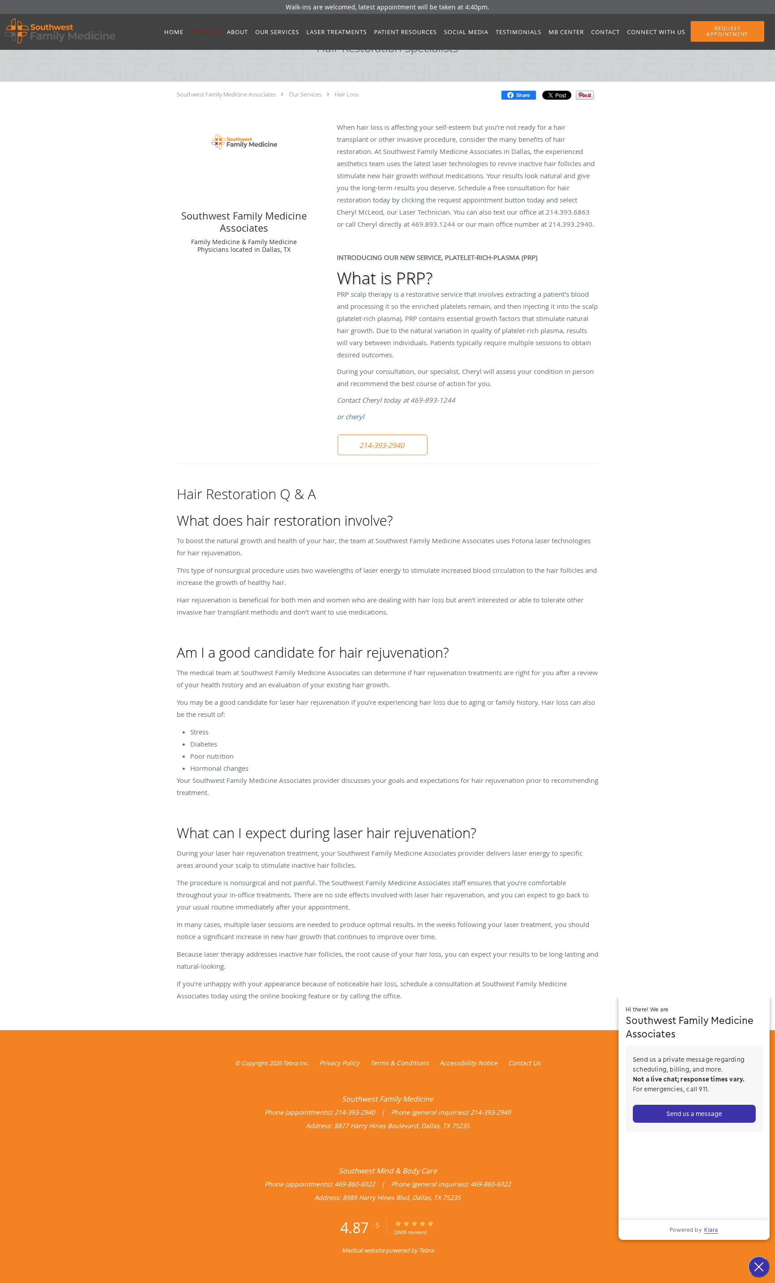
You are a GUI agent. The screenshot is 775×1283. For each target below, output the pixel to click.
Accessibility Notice (468, 1063)
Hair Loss (347, 94)
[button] (727, 31)
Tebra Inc (295, 1063)
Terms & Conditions (399, 1063)
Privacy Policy (339, 1063)
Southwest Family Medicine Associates (226, 94)
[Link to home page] (57, 31)
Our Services (305, 94)
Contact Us (524, 1063)
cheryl (354, 416)
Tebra (426, 1250)
